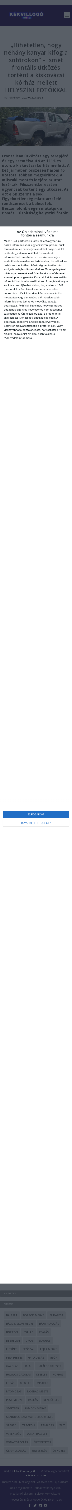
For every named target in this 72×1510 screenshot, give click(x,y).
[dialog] (36, 755)
